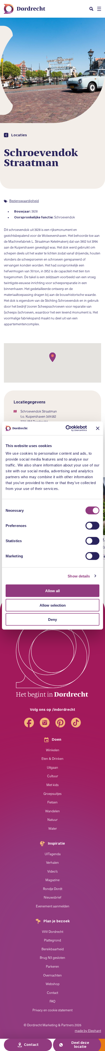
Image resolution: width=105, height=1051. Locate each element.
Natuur (52, 820)
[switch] (92, 526)
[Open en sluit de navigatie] (99, 9)
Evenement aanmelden (52, 906)
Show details (79, 576)
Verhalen (52, 863)
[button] (91, 9)
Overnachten (52, 975)
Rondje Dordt (52, 889)
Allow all (52, 591)
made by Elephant (88, 1031)
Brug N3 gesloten (52, 958)
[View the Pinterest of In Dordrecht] (60, 722)
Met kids (52, 785)
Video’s (52, 872)
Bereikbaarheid (53, 949)
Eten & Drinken (52, 759)
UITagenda (53, 854)
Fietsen (52, 802)
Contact (52, 993)
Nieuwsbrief (52, 898)
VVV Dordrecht (52, 932)
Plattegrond (52, 940)
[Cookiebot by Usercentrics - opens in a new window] (66, 428)
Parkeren (52, 967)
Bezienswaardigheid (24, 201)
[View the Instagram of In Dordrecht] (45, 722)
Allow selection (53, 605)
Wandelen (52, 811)
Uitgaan (52, 768)
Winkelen (52, 750)
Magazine (52, 880)
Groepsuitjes (52, 794)
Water (52, 829)
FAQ (52, 1001)
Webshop (53, 984)
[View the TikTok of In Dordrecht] (76, 722)
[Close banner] (97, 428)
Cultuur (52, 776)
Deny (52, 619)
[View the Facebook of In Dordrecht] (29, 722)
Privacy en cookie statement (52, 1010)
